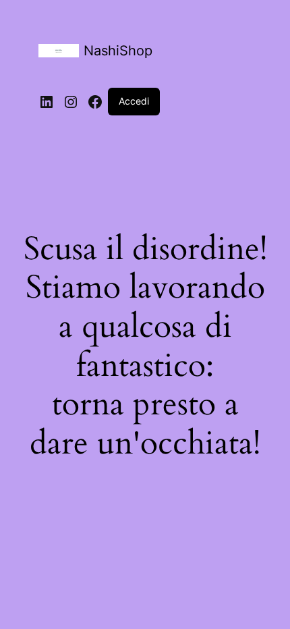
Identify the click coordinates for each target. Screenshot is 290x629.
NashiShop (118, 51)
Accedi (134, 101)
